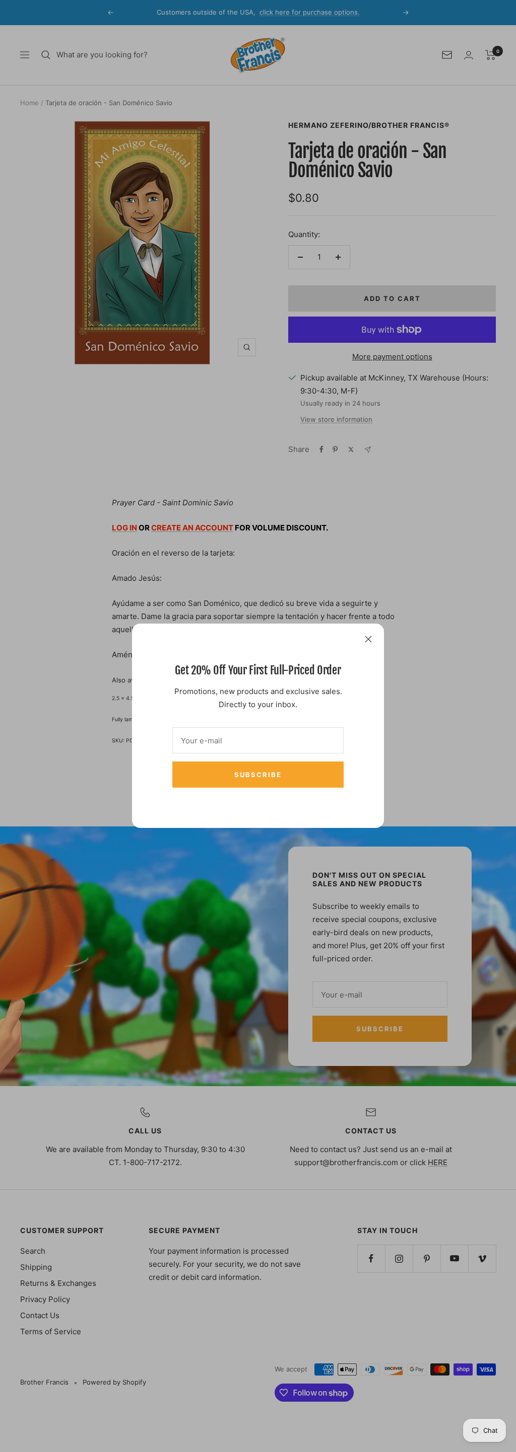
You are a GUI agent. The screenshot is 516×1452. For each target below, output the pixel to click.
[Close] (368, 639)
